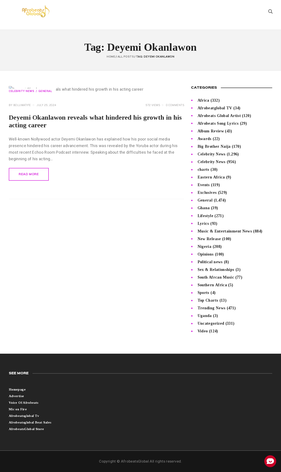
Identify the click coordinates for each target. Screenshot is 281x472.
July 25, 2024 (46, 105)
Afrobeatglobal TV (215, 108)
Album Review (211, 131)
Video (203, 331)
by (20, 105)
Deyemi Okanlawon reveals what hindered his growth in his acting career (95, 121)
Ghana (204, 208)
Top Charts (208, 300)
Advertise (16, 396)
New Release (209, 239)
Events (204, 185)
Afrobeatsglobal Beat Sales (30, 422)
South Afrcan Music (216, 277)
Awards (205, 139)
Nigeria (205, 246)
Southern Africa (212, 285)
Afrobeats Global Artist (219, 115)
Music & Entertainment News (225, 231)
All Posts (125, 57)
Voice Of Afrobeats (23, 402)
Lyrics (203, 223)
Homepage (17, 389)
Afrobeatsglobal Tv (24, 416)
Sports (203, 292)
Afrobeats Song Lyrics (218, 123)
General (45, 91)
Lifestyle (205, 216)
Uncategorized (211, 323)
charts (203, 169)
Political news (210, 262)
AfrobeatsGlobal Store (26, 429)
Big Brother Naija (214, 146)
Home (111, 57)
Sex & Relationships (216, 269)
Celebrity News (21, 91)
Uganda (205, 315)
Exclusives (207, 192)
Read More (29, 174)
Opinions (206, 254)
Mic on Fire (18, 409)
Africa (203, 100)
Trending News (212, 308)
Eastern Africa (211, 177)
